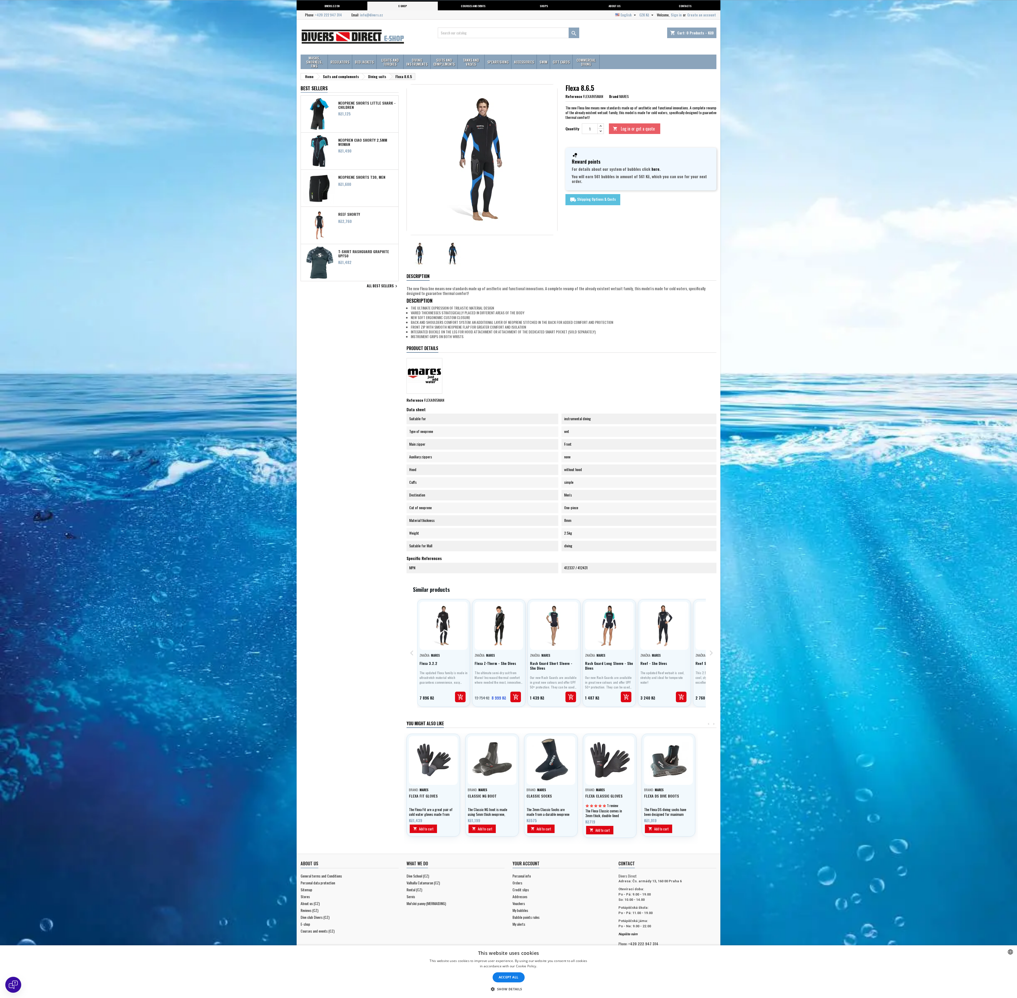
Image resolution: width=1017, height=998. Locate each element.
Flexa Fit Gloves (423, 796)
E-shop (402, 6)
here (655, 169)
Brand (613, 96)
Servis (411, 896)
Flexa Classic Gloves (604, 796)
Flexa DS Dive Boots (661, 796)
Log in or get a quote (634, 129)
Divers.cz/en (332, 6)
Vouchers (518, 903)
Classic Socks (539, 796)
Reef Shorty (349, 214)
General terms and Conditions (321, 876)
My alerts (518, 924)
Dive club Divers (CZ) (315, 917)
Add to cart (423, 828)
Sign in (676, 14)
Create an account (701, 14)
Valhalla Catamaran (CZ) (423, 882)
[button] (508, 989)
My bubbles (520, 910)
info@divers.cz (371, 14)
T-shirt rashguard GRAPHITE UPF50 (363, 253)
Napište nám (627, 934)
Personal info (521, 876)
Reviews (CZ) (309, 910)
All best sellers (383, 286)
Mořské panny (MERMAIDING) (426, 903)
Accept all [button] (509, 977)
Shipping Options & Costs (593, 199)
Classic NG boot (482, 796)
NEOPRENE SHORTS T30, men (361, 177)
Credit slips (520, 889)
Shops (544, 6)
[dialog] (508, 971)
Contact (626, 863)
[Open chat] (13, 985)
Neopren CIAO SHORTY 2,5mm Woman (362, 142)
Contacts (685, 6)
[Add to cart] (460, 697)
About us (615, 6)
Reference (573, 96)
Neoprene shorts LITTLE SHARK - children (367, 105)
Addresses (519, 896)
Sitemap (306, 889)
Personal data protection (318, 882)
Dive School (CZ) (418, 876)
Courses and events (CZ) (317, 931)
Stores (305, 896)
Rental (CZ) (414, 889)
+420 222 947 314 (328, 14)
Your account (525, 863)
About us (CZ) (310, 903)
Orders (517, 882)
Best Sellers (314, 88)
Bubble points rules (525, 917)
